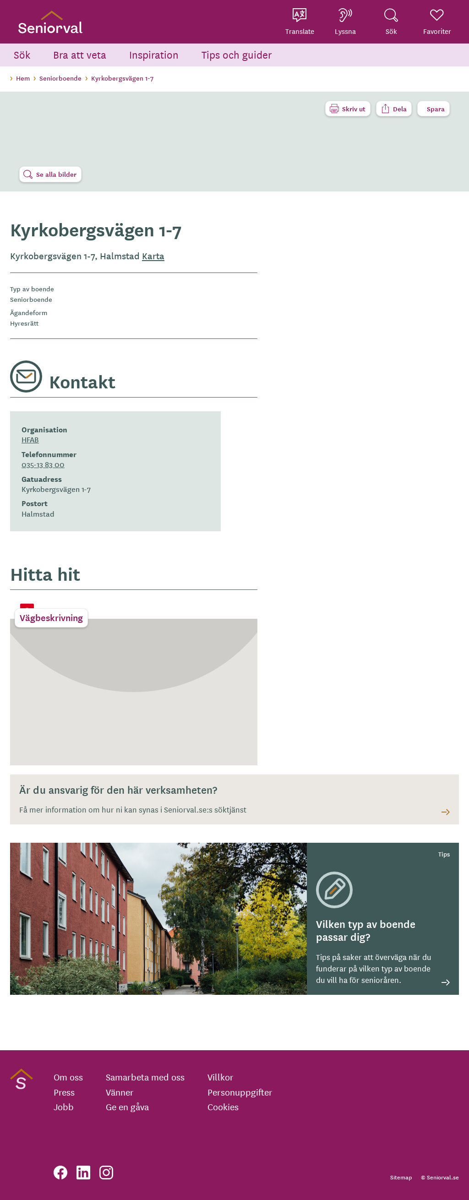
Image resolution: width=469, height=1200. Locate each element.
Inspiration (154, 54)
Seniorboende (60, 77)
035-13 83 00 (43, 463)
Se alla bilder (56, 174)
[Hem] (50, 22)
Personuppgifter (240, 1091)
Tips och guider (237, 54)
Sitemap (401, 1177)
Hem (23, 77)
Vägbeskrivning (51, 617)
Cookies (223, 1106)
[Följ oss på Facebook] (60, 1172)
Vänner (120, 1091)
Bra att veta (79, 54)
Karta (153, 255)
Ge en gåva (127, 1106)
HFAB (30, 439)
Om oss (68, 1076)
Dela (400, 109)
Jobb (64, 1106)
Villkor (220, 1076)
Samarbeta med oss (145, 1076)
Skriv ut (353, 109)
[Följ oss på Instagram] (106, 1172)
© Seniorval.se (440, 1177)
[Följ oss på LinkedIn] (83, 1172)
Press (64, 1091)
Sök (22, 54)
